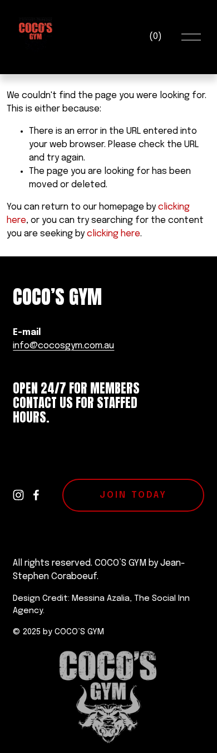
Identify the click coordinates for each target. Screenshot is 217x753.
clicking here (113, 234)
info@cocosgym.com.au (63, 346)
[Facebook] (36, 495)
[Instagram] (18, 495)
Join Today (133, 495)
